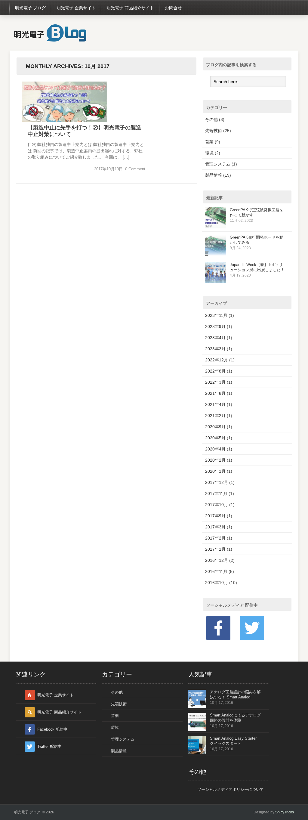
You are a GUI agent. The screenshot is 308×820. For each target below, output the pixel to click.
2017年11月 (216, 493)
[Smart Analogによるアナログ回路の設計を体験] (197, 729)
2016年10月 (216, 582)
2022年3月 (215, 382)
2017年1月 (215, 549)
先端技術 (213, 130)
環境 (209, 152)
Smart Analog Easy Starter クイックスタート (233, 741)
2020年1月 (215, 471)
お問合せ (173, 7)
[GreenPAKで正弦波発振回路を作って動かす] (215, 226)
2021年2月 (215, 415)
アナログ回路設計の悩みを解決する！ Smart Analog (235, 694)
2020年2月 (215, 460)
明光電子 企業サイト (76, 7)
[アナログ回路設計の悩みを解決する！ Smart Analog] (197, 706)
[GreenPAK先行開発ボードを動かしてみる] (215, 254)
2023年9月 (215, 326)
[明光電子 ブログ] (50, 40)
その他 (211, 119)
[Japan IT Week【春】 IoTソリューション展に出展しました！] (215, 281)
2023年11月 (216, 315)
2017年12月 (216, 482)
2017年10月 (216, 504)
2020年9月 (215, 426)
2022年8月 (215, 371)
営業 (209, 141)
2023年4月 (215, 337)
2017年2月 (215, 538)
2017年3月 (215, 526)
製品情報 (213, 175)
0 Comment (135, 169)
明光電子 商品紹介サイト (130, 7)
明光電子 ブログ (30, 7)
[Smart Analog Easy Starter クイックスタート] (197, 752)
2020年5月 (215, 437)
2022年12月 (216, 359)
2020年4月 (215, 449)
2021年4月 (215, 404)
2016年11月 (216, 571)
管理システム (217, 164)
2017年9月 (215, 515)
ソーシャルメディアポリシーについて (230, 789)
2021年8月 (215, 393)
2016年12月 (216, 560)
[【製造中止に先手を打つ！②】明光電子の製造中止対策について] (64, 120)
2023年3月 (215, 348)
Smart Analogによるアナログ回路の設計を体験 (235, 718)
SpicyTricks (284, 812)
